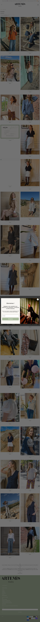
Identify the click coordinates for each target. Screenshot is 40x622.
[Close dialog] (38, 299)
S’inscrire (10, 319)
